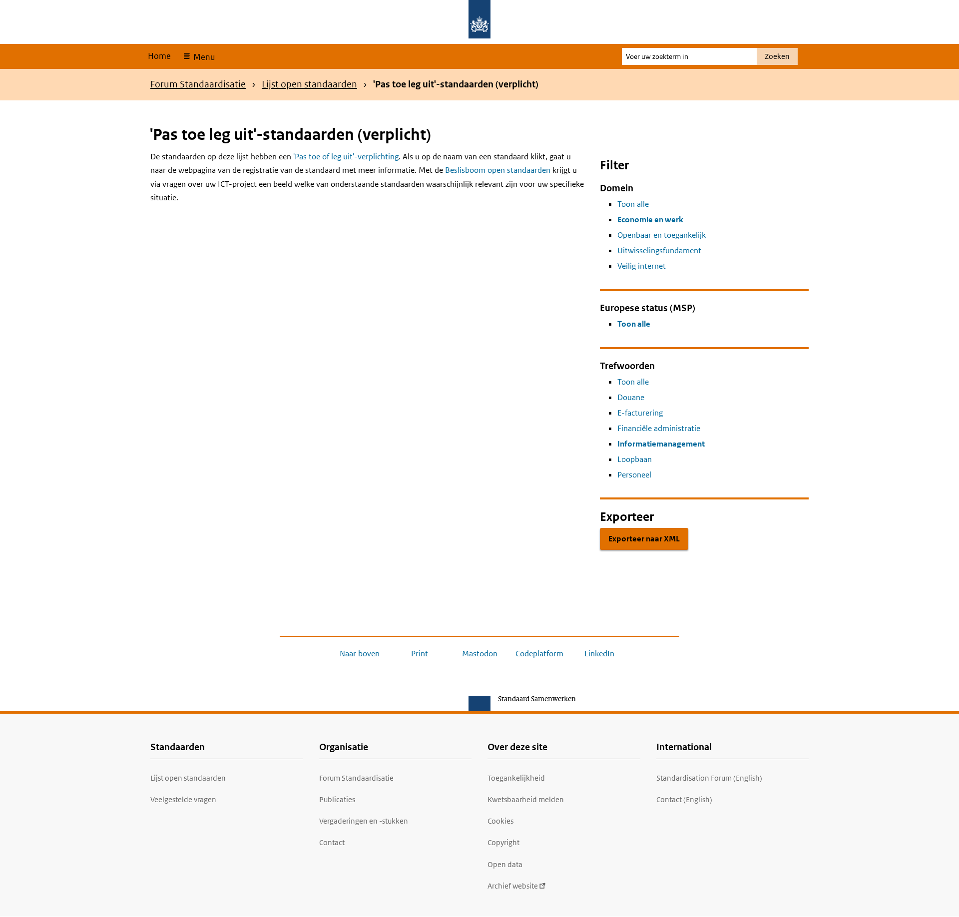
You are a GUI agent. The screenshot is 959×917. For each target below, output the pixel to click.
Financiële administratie (658, 428)
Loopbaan (634, 459)
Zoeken (777, 56)
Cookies (500, 821)
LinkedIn (599, 653)
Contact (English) (684, 799)
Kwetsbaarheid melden (525, 799)
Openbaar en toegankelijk (661, 235)
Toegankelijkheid (516, 778)
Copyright (503, 842)
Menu (203, 56)
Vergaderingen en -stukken (363, 821)
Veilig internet (641, 266)
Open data (504, 864)
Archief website (512, 886)
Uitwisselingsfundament (659, 250)
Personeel (634, 474)
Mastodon (479, 653)
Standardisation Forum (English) (709, 778)
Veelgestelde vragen (183, 799)
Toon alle (633, 204)
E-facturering (640, 413)
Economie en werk (650, 219)
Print (419, 653)
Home (159, 55)
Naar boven (360, 653)
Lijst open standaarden (309, 84)
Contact (332, 842)
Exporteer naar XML (644, 538)
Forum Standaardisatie (198, 84)
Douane (630, 397)
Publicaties (337, 799)
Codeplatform (539, 653)
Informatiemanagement (661, 444)
